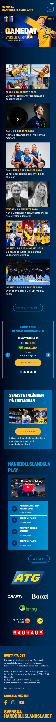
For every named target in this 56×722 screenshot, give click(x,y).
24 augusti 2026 (23, 131)
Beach (9, 92)
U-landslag (13, 248)
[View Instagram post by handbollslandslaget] (19, 422)
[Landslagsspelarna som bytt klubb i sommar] (28, 155)
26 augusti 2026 (26, 92)
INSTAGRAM (25, 401)
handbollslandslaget (15, 411)
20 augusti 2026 (27, 209)
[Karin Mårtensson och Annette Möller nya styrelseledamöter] (28, 194)
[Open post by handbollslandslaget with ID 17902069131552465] (40, 416)
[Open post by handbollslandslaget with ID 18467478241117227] (28, 416)
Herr (16, 170)
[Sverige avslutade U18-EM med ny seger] (28, 272)
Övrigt (10, 209)
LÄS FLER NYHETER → (28, 307)
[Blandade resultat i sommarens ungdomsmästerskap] (28, 233)
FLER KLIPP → (39, 558)
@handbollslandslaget (30, 438)
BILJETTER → (28, 362)
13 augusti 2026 (33, 248)
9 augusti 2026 (32, 287)
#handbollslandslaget (19, 444)
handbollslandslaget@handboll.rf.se (25, 682)
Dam (8, 131)
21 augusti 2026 (32, 170)
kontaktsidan (42, 666)
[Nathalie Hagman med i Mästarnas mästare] (28, 116)
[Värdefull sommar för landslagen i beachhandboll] (28, 77)
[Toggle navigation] (50, 9)
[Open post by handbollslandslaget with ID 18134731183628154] (15, 416)
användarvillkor (18, 688)
